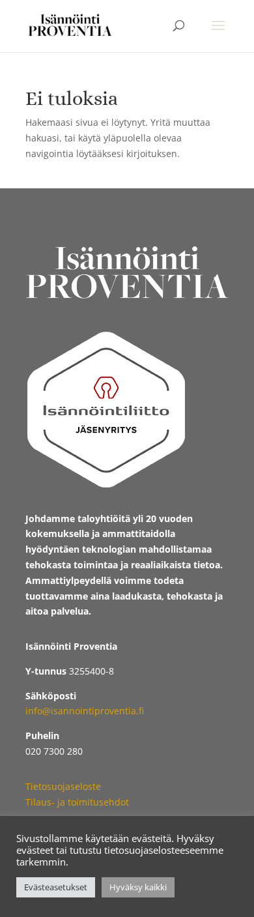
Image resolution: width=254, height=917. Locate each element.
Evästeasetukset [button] (55, 887)
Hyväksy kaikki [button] (138, 887)
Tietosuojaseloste (63, 786)
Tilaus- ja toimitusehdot (77, 802)
